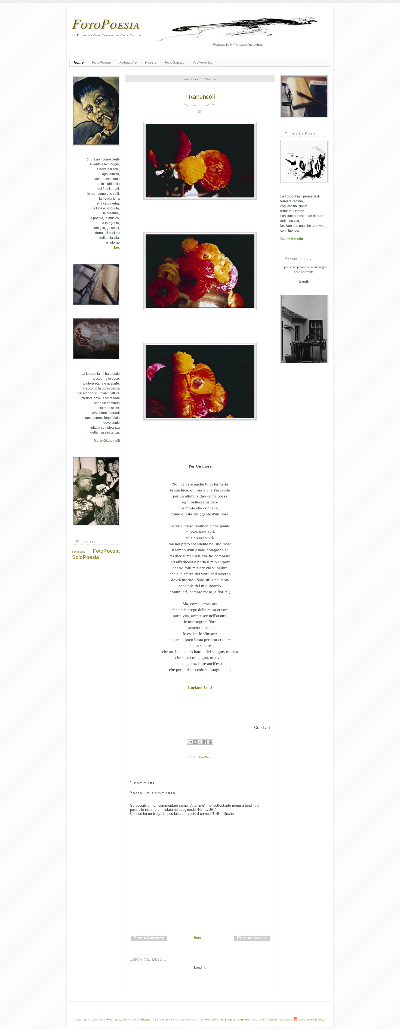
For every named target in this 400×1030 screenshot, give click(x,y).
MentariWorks (214, 1019)
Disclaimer (306, 1019)
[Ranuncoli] (200, 161)
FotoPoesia (106, 23)
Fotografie (128, 62)
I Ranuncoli (200, 96)
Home (79, 62)
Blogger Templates (238, 1019)
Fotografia (78, 551)
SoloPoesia (85, 557)
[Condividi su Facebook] (205, 742)
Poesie (150, 62)
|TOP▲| (320, 1019)
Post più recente (149, 938)
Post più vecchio (252, 938)
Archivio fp (203, 62)
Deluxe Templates (279, 1019)
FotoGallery (174, 62)
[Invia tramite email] (189, 742)
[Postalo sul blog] (195, 742)
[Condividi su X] (200, 742)
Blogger (146, 1019)
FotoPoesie (101, 62)
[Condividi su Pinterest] (210, 742)
